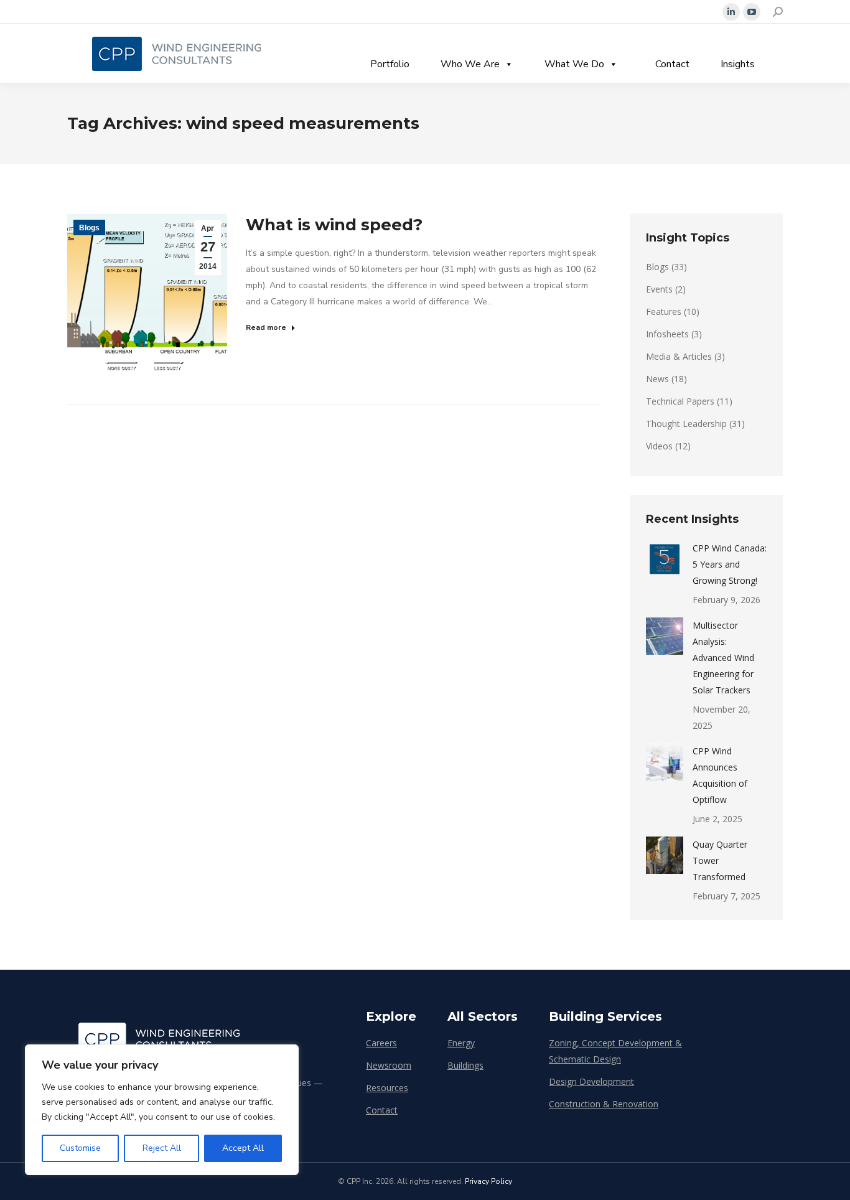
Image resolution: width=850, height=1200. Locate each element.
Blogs (89, 227)
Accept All (243, 1148)
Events (659, 289)
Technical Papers (680, 401)
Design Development (591, 1081)
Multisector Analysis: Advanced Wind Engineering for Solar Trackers (723, 657)
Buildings (465, 1065)
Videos (659, 446)
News (657, 379)
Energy (461, 1043)
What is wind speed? (334, 225)
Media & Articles (679, 356)
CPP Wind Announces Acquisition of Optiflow (720, 775)
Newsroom (388, 1065)
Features (663, 311)
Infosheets (667, 334)
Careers (381, 1043)
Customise (80, 1148)
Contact (672, 64)
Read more (266, 327)
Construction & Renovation (603, 1104)
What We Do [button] (574, 64)
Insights (738, 64)
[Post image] (664, 559)
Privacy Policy (488, 1181)
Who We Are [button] (470, 64)
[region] (162, 1109)
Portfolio (389, 64)
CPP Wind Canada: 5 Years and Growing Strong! (730, 564)
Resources (387, 1088)
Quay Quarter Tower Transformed (720, 860)
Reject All (161, 1148)
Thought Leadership (686, 423)
